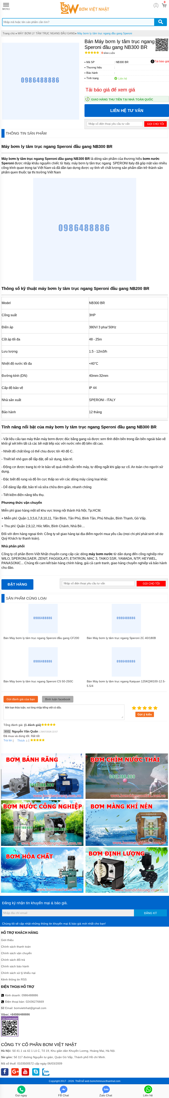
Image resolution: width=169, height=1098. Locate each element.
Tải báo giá (161, 61)
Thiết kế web (82, 1081)
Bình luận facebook (57, 699)
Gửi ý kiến (144, 714)
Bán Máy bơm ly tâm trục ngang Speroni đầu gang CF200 (41, 638)
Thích (21, 740)
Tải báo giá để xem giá (110, 89)
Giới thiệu (7, 940)
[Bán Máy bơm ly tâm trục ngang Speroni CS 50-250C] (43, 675)
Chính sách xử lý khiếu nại (18, 973)
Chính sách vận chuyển (16, 953)
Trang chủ (9, 33)
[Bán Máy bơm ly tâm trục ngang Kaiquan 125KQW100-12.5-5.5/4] (126, 675)
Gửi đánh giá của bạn (21, 699)
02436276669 (35, 1001)
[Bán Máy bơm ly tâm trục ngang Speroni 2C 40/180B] (126, 632)
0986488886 (30, 995)
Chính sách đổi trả (13, 959)
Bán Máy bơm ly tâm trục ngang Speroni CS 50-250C (38, 681)
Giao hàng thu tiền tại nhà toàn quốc (122, 99)
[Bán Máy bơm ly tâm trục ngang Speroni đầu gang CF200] (43, 632)
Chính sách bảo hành (15, 966)
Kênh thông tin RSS (14, 979)
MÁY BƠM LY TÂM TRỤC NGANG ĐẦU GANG (46, 33)
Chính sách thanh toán (16, 946)
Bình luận (108, 53)
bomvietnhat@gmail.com (30, 1008)
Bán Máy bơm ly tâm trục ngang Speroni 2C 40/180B (121, 638)
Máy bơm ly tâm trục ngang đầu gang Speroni (104, 33)
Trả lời (8, 740)
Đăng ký (150, 913)
